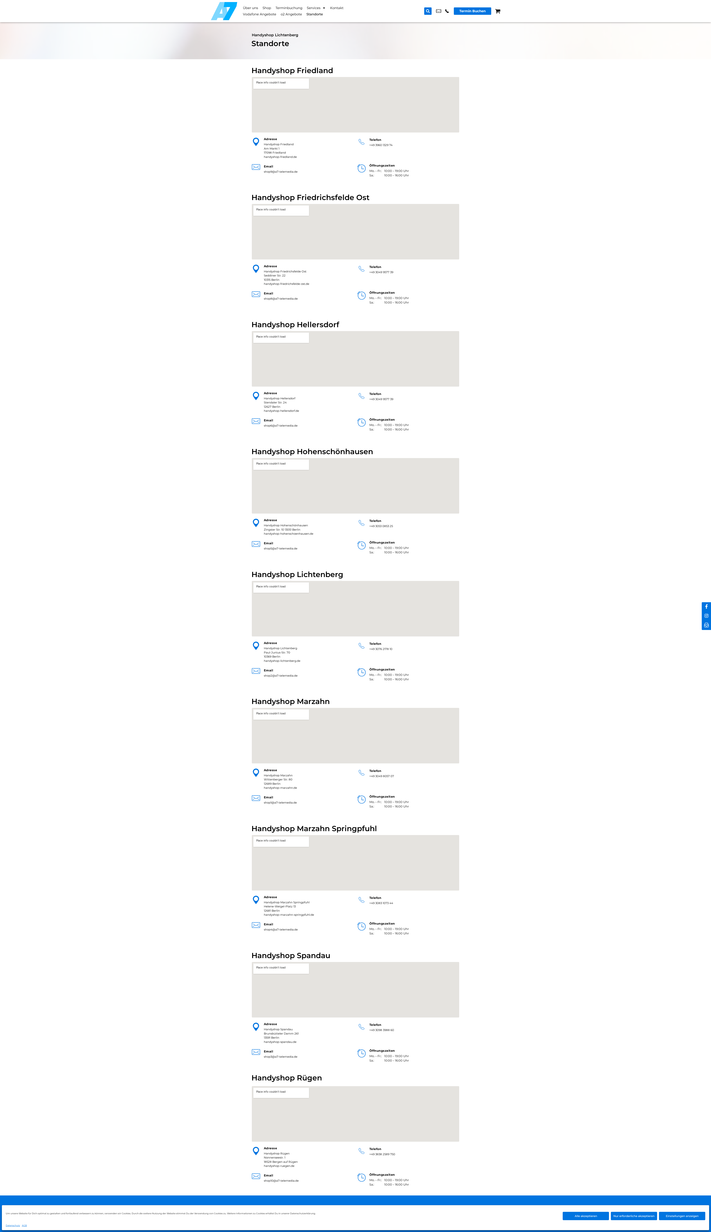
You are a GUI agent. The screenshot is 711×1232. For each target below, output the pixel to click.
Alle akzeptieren (586, 1216)
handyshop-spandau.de (280, 1042)
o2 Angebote (291, 14)
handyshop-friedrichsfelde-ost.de (286, 284)
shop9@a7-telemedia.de (281, 171)
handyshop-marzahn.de (280, 788)
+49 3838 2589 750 (382, 1154)
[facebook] (706, 606)
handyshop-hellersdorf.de (281, 411)
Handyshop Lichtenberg (275, 35)
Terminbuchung (289, 8)
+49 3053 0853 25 (381, 526)
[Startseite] (224, 11)
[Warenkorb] (497, 11)
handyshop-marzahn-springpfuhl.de (289, 914)
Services (314, 8)
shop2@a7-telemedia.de (438, 11)
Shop (267, 8)
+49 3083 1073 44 (381, 903)
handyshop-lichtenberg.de (282, 661)
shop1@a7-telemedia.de (280, 802)
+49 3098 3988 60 (381, 1030)
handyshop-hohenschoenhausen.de (288, 533)
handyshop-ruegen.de (279, 1166)
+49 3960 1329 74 (381, 145)
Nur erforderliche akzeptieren (634, 1216)
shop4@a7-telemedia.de (281, 929)
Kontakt (336, 8)
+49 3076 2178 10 (447, 11)
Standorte (314, 14)
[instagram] (706, 616)
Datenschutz (13, 1225)
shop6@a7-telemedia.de (281, 425)
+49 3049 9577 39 (381, 272)
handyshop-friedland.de (280, 157)
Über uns (250, 8)
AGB (24, 1225)
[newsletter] (706, 625)
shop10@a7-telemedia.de (281, 1180)
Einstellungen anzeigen (682, 1216)
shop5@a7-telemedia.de (280, 548)
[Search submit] (428, 11)
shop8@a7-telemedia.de (281, 298)
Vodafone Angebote (259, 14)
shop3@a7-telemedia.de (280, 1056)
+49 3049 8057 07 (381, 776)
